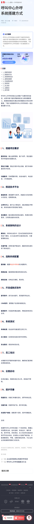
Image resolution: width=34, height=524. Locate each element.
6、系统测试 (6, 83)
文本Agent (19, 55)
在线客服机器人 (14, 485)
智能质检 (20, 490)
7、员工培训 (6, 85)
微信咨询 (21, 518)
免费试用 (23, 493)
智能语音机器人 (5, 485)
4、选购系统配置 (7, 79)
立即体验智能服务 (9, 62)
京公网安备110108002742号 (17, 520)
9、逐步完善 (6, 90)
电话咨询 (9, 518)
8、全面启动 (6, 88)
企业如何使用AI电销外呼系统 (14, 459)
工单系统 (8, 490)
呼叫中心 (23, 485)
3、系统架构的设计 (8, 76)
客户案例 (11, 493)
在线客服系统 (30, 486)
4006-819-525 (20, 511)
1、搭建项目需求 (7, 72)
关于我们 (17, 493)
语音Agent (27, 55)
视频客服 (14, 490)
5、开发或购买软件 (8, 81)
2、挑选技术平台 (7, 74)
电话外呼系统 (14, 264)
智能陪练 (26, 490)
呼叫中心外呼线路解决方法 (13, 462)
